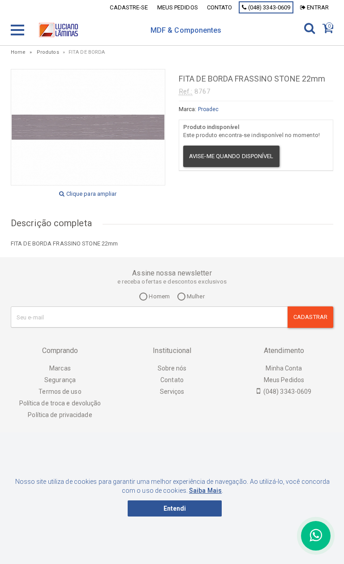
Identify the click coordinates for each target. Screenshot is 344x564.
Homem (158, 296)
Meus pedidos (177, 7)
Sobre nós (172, 368)
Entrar (317, 7)
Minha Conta (284, 368)
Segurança (60, 379)
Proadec (208, 109)
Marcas (60, 368)
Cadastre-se (129, 7)
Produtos (48, 52)
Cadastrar (310, 317)
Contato (219, 7)
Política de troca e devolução (60, 403)
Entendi (174, 508)
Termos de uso (60, 391)
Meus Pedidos (284, 379)
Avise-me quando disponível (231, 156)
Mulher (195, 296)
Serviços (172, 391)
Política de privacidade (60, 414)
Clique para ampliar (91, 193)
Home (18, 52)
